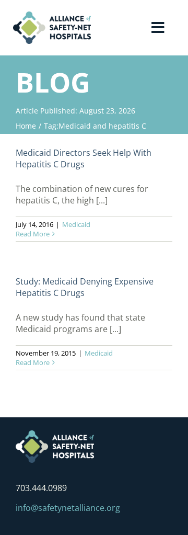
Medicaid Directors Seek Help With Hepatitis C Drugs (83, 158)
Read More (33, 233)
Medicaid (76, 224)
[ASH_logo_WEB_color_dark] (52, 15)
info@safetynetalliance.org (68, 508)
